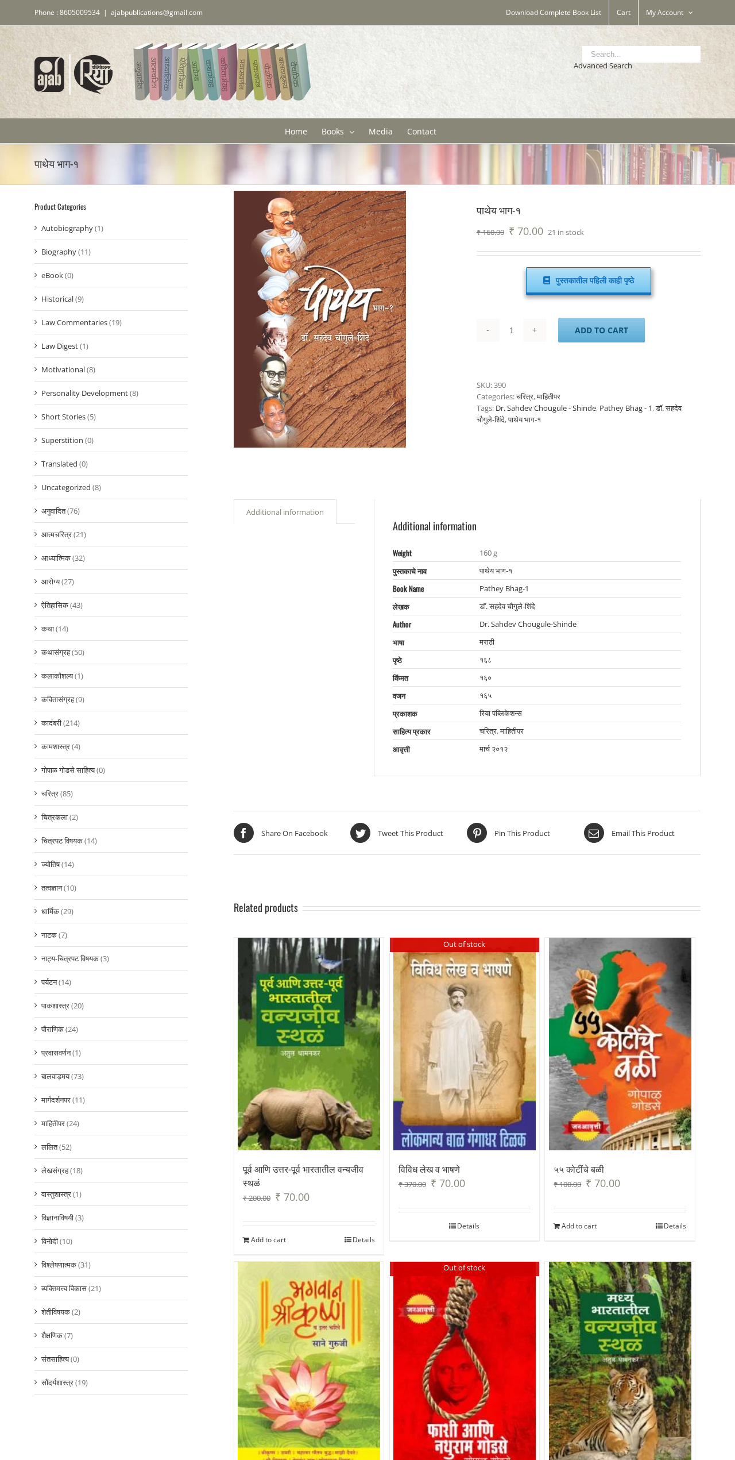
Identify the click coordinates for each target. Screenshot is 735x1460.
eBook (52, 275)
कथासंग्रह (55, 652)
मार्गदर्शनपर (56, 1100)
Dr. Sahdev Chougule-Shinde (528, 624)
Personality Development (84, 393)
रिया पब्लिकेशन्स (500, 713)
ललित (49, 1147)
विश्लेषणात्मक (58, 1264)
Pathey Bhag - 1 (625, 408)
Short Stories (63, 416)
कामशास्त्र (55, 746)
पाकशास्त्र (55, 1005)
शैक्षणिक (52, 1335)
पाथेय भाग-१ (524, 419)
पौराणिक (52, 1029)
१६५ (485, 695)
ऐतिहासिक (54, 605)
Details (364, 1240)
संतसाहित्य (55, 1359)
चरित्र (524, 396)
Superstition (62, 440)
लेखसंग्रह (54, 1170)
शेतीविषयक (55, 1312)
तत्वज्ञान (51, 888)
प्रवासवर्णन (56, 1052)
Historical (57, 299)
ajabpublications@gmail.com (157, 12)
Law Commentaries (74, 322)
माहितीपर (548, 396)
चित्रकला (54, 817)
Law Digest (59, 346)
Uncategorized (66, 487)
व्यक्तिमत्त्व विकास (64, 1288)
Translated (59, 464)
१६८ (485, 659)
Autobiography (67, 228)
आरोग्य (50, 581)
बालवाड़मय (55, 1076)
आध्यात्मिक (56, 558)
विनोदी (49, 1241)
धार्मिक (50, 911)
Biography (58, 251)
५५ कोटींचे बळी (579, 1169)
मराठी (486, 642)
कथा (47, 628)
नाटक (49, 935)
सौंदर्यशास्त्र (57, 1382)
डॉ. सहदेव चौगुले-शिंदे (507, 606)
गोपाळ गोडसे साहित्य (68, 770)
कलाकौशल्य (57, 676)
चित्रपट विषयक (62, 840)
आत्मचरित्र (56, 534)
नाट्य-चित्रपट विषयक (70, 958)
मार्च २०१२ (493, 749)
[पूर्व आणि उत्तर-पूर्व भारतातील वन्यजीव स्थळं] (309, 1044)
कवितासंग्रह (57, 699)
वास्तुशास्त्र (56, 1194)
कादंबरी (51, 723)
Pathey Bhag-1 (504, 588)
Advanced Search (603, 65)
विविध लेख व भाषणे (429, 1169)
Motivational (63, 369)
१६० (485, 677)
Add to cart (601, 330)
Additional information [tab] (285, 512)
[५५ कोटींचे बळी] (620, 1044)
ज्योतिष (50, 864)
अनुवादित (53, 511)
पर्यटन (49, 982)
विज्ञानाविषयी (57, 1217)
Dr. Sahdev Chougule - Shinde (546, 408)
